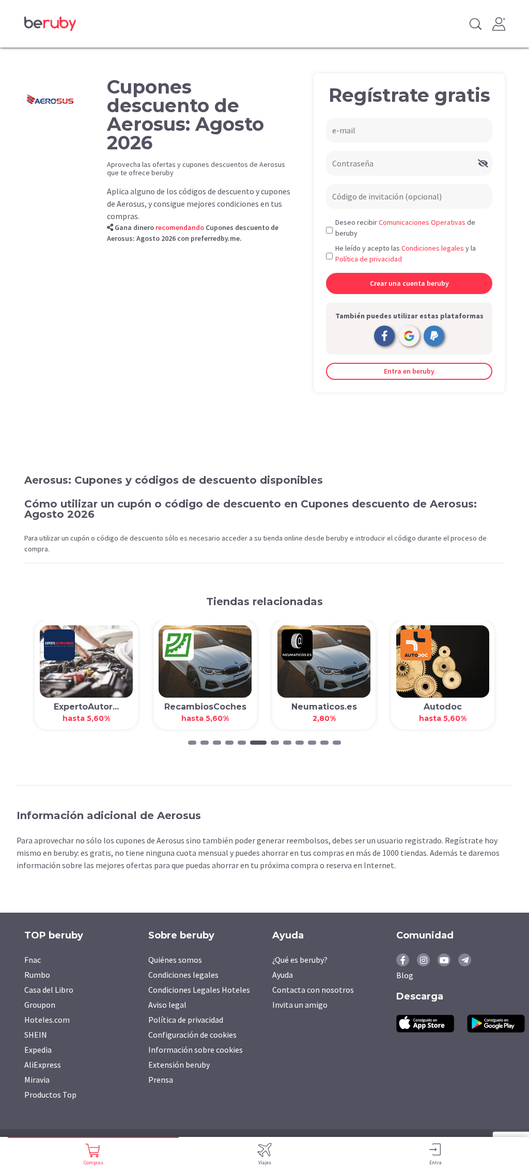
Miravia (37, 1079)
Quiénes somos (175, 960)
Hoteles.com (47, 1019)
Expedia (38, 1049)
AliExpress (42, 1064)
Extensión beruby (179, 1064)
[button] (192, 743)
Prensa (160, 1079)
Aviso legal (167, 1004)
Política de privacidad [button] (368, 259)
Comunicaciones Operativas (422, 222)
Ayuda (282, 974)
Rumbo (37, 974)
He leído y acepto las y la (405, 253)
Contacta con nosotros (313, 989)
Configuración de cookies (192, 1034)
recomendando (179, 227)
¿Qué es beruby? (300, 960)
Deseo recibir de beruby (405, 228)
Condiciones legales (183, 974)
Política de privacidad (185, 1019)
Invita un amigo (300, 1004)
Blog (404, 975)
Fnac (32, 960)
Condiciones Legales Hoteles (199, 989)
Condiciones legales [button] (432, 248)
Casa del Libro (48, 989)
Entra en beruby (409, 371)
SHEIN (35, 1034)
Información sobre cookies (195, 1049)
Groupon (39, 1004)
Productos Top (50, 1094)
